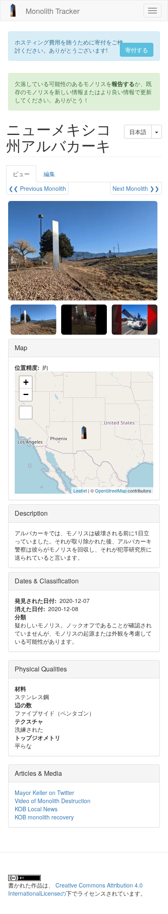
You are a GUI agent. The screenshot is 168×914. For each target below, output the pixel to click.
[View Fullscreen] (26, 412)
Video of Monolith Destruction (53, 801)
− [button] (26, 394)
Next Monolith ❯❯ (136, 188)
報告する (123, 83)
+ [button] (26, 382)
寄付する (136, 50)
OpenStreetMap (110, 490)
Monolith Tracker (53, 10)
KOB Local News (36, 809)
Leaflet (80, 490)
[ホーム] (13, 10)
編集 (49, 174)
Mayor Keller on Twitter (44, 792)
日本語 (137, 132)
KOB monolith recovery (44, 817)
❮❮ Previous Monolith (37, 188)
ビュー (24, 176)
